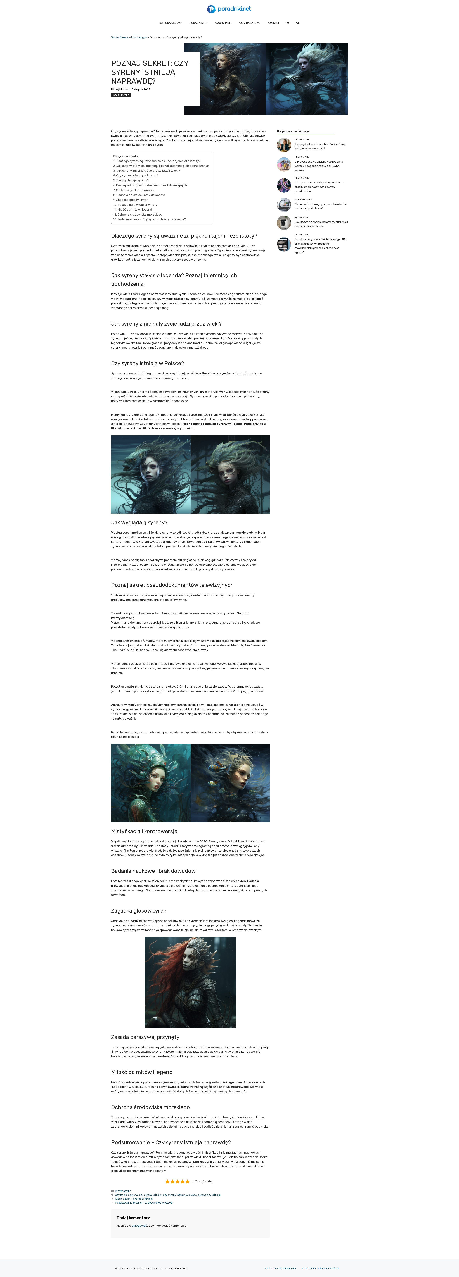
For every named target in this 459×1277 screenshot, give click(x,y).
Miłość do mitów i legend (134, 209)
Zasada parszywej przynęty (137, 204)
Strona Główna (120, 37)
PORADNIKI (197, 23)
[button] (298, 23)
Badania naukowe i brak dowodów (140, 195)
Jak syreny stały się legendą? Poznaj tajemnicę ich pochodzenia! (162, 166)
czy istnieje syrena (126, 1195)
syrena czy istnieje (209, 1195)
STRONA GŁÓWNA (171, 23)
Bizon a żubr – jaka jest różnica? (134, 1198)
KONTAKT (273, 23)
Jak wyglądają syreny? (132, 180)
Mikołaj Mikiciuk (119, 89)
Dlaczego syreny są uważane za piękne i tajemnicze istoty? (158, 161)
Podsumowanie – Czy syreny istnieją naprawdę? (151, 219)
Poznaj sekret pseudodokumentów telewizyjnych (151, 185)
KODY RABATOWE (249, 23)
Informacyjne (139, 37)
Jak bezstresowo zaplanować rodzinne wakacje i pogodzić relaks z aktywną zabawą (319, 166)
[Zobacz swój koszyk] (288, 23)
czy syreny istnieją (150, 1195)
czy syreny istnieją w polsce (180, 1195)
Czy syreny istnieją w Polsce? (137, 175)
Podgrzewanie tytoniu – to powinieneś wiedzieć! (144, 1202)
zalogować (139, 1225)
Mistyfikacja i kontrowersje (135, 190)
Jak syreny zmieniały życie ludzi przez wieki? (148, 170)
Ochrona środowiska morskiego (139, 214)
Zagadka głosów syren (132, 200)
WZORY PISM (223, 23)
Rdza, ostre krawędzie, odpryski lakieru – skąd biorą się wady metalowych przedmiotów (319, 187)
